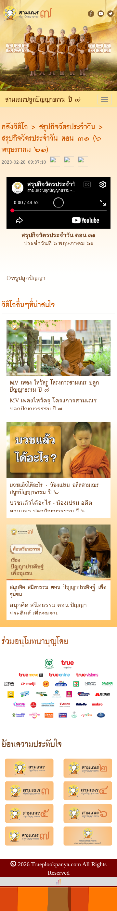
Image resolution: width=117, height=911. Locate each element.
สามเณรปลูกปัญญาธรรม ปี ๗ (43, 99)
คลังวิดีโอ (17, 126)
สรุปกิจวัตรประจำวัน (67, 126)
